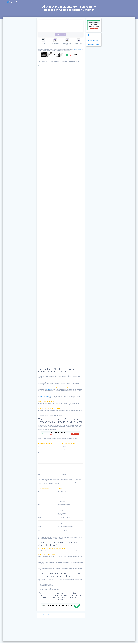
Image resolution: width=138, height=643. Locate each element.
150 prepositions (49, 389)
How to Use (107, 1)
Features (101, 1)
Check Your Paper (61, 34)
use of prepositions (72, 48)
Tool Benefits (128, 1)
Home (96, 1)
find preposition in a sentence (45, 396)
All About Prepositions (117, 1)
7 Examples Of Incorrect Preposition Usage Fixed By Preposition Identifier (92, 40)
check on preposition (77, 49)
